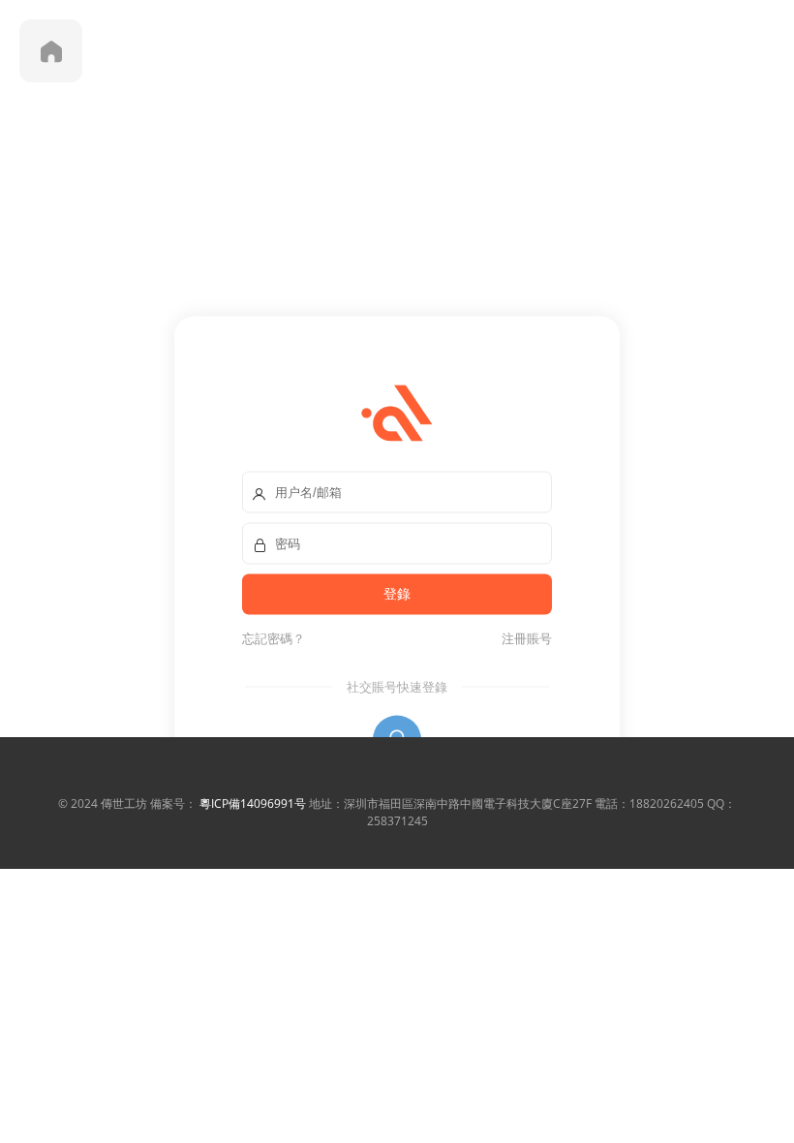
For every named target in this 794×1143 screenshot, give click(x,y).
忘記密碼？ (273, 638)
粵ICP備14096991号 (252, 803)
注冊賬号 (524, 638)
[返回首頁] (50, 50)
